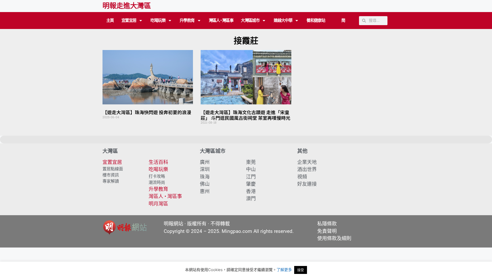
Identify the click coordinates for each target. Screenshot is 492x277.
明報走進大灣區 (126, 6)
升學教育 (187, 20)
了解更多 (284, 269)
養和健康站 (315, 20)
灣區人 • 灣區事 (221, 20)
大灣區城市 (250, 20)
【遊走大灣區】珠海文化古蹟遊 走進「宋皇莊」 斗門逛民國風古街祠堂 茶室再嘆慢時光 (245, 115)
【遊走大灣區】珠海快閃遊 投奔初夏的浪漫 (146, 112)
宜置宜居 (128, 20)
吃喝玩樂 (157, 20)
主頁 (110, 20)
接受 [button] (300, 270)
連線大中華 (283, 20)
